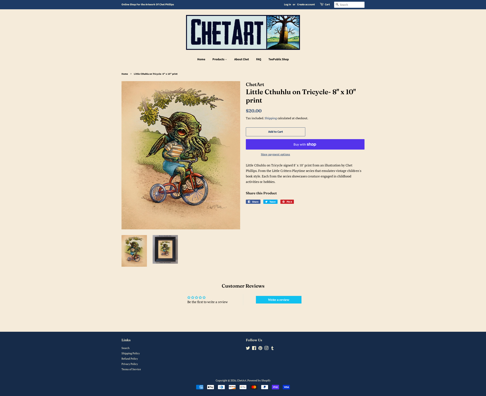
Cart (327, 4)
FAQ (258, 59)
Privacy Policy (130, 364)
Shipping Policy (131, 353)
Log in (287, 4)
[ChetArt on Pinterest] (260, 349)
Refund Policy (130, 358)
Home (201, 59)
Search (125, 348)
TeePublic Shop (278, 59)
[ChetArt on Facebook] (254, 349)
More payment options (275, 154)
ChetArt (241, 380)
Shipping (271, 118)
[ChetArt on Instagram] (266, 349)
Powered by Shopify (259, 380)
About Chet (241, 59)
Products (218, 59)
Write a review (278, 300)
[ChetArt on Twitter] (248, 349)
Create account (306, 4)
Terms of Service (131, 369)
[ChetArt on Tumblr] (272, 349)
